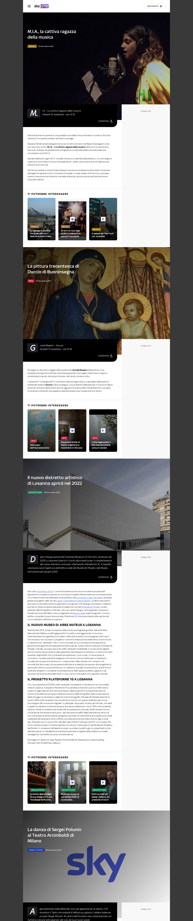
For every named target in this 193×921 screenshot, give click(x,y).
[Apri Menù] (31, 6)
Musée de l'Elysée (91, 607)
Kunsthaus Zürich (45, 591)
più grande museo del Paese (89, 597)
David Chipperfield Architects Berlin (73, 601)
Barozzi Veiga (79, 613)
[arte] (42, 6)
